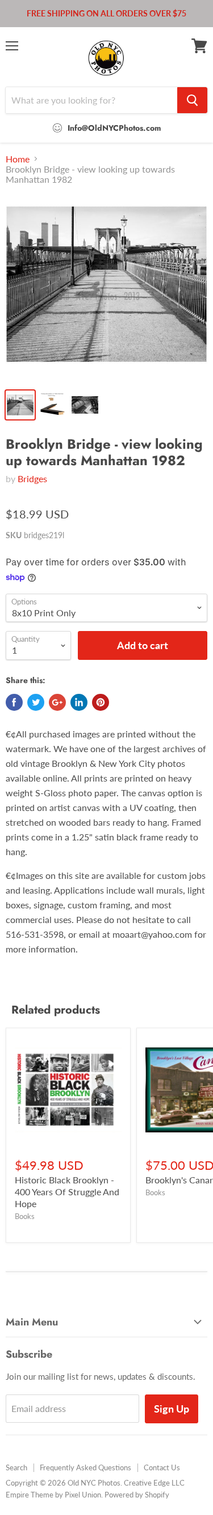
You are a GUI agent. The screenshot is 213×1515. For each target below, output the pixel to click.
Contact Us (162, 1467)
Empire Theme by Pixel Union (53, 1494)
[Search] (192, 100)
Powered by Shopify (137, 1494)
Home (18, 159)
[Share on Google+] (57, 702)
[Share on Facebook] (14, 702)
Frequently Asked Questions (85, 1467)
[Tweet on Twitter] (35, 702)
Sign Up (171, 1408)
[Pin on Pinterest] (100, 702)
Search (16, 1467)
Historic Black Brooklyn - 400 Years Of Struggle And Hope (67, 1191)
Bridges (32, 478)
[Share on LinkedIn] (78, 702)
